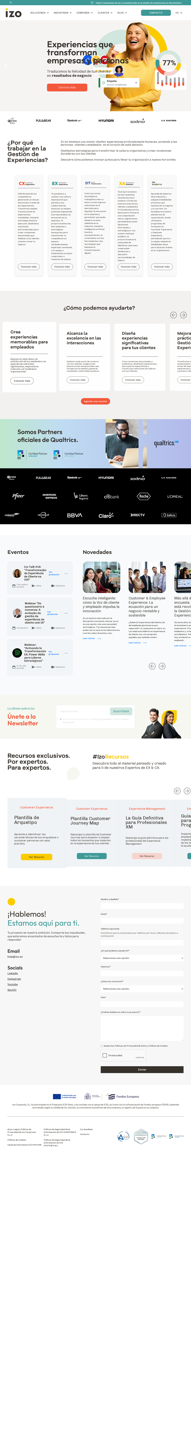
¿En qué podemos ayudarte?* (115, 950)
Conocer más (29, 266)
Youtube (12, 984)
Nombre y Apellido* (110, 899)
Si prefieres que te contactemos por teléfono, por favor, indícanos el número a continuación (139, 934)
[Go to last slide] (173, 315)
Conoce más (67, 95)
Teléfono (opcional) (110, 929)
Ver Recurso (36, 857)
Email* (104, 914)
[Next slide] (183, 315)
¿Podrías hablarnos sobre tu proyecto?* (121, 1012)
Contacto (84, 1134)
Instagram (14, 979)
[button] (39, 12)
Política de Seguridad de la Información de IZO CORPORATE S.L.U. (60, 1132)
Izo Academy (86, 1129)
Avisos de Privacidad (101, 719)
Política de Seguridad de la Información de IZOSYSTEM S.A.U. (57, 1143)
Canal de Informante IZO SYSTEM (24, 1145)
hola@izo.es (15, 956)
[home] (13, 12)
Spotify (11, 990)
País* (103, 997)
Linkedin (12, 973)
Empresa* (106, 966)
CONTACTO (156, 12)
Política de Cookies (16, 1140)
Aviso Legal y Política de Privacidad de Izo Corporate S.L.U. (21, 1132)
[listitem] (29, 361)
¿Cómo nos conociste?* (112, 981)
